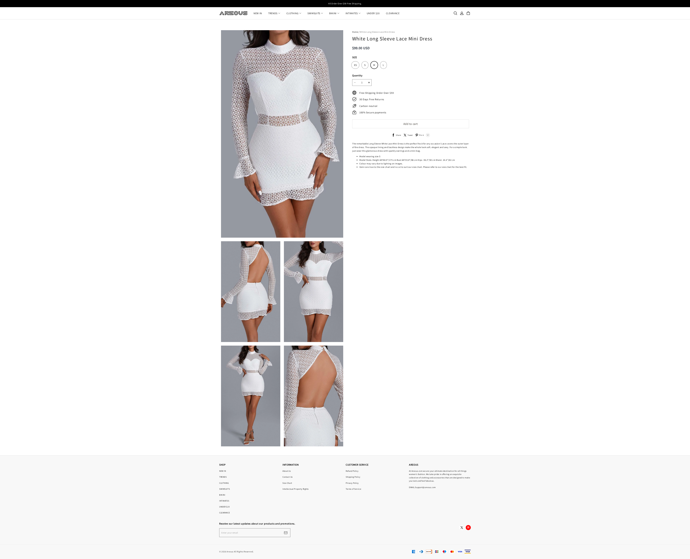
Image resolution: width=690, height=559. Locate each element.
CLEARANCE (393, 13)
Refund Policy (352, 471)
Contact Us (287, 476)
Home (355, 31)
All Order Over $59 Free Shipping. (345, 3)
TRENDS (272, 13)
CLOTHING (292, 13)
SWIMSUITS (313, 13)
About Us (286, 471)
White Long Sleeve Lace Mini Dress (377, 31)
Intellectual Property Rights (295, 489)
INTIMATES (352, 13)
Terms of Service (353, 489)
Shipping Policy (353, 476)
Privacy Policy (352, 483)
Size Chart (287, 483)
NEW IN (258, 13)
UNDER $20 (373, 13)
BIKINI (333, 13)
